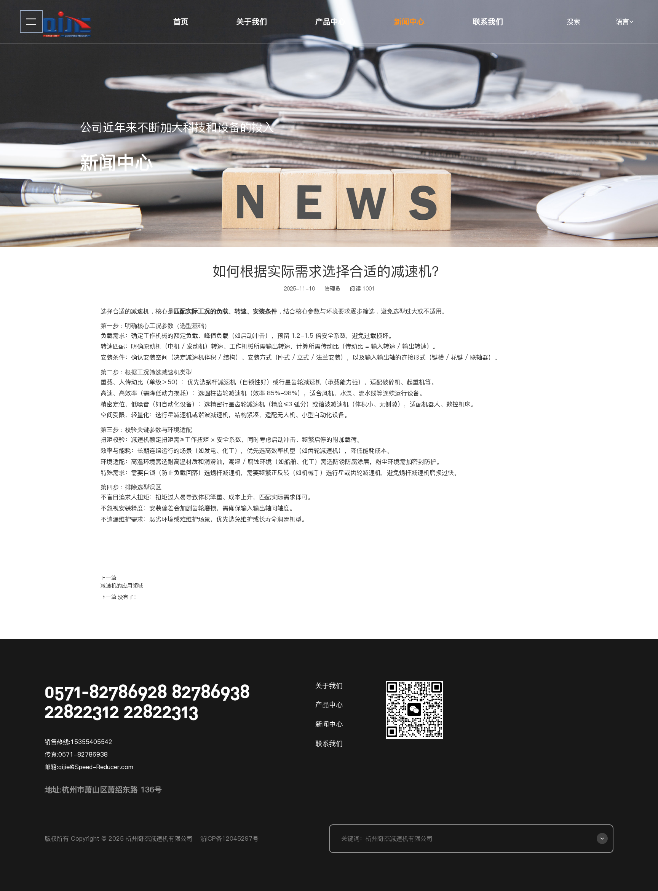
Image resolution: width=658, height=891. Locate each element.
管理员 (332, 288)
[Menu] (31, 22)
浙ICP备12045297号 (229, 838)
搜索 (573, 21)
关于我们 (251, 21)
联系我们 (488, 21)
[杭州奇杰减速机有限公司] (67, 21)
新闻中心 (409, 21)
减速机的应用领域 (122, 585)
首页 (180, 21)
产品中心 (330, 21)
